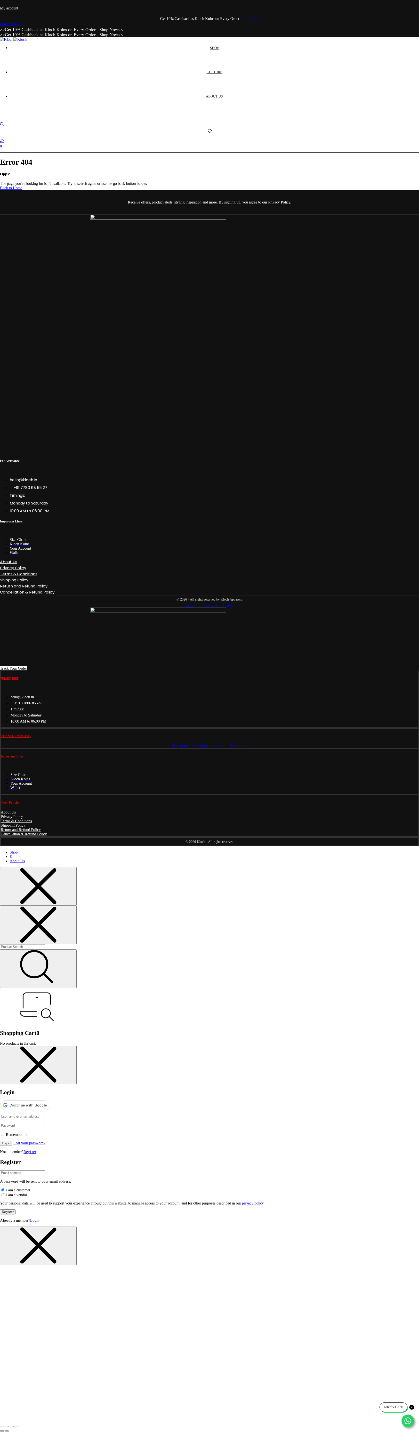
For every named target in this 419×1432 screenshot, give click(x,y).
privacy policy (253, 1203)
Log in (6, 1143)
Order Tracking (12, 24)
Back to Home (11, 188)
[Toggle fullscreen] (7, 1426)
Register (30, 1152)
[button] (13, 668)
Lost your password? (29, 1143)
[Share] (12, 1426)
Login (34, 1220)
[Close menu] (38, 886)
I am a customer (17, 1190)
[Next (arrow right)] (7, 1431)
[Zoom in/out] (2, 1426)
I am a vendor (16, 1195)
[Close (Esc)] (16, 1426)
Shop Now (250, 18)
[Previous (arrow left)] (2, 1431)
